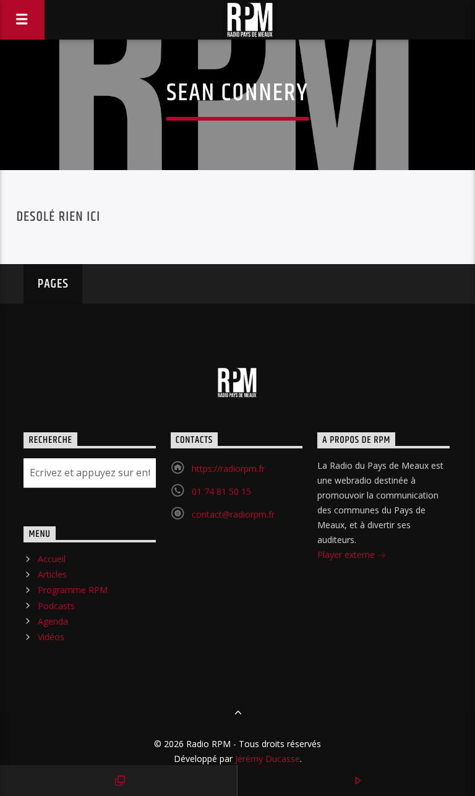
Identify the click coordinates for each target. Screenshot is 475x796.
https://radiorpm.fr (228, 468)
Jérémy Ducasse (266, 758)
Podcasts (56, 606)
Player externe (347, 554)
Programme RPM (73, 590)
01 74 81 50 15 (221, 491)
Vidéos (51, 637)
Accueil (52, 559)
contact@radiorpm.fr (233, 514)
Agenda (53, 621)
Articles (52, 574)
